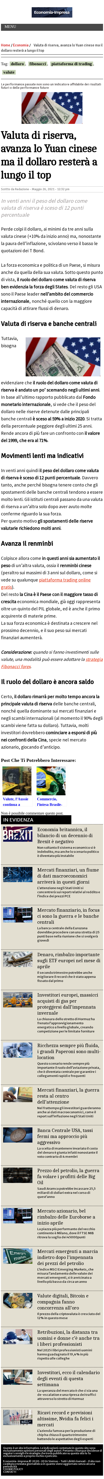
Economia (21, 45)
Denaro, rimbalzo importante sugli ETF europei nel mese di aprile (68, 960)
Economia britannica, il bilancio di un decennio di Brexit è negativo (65, 835)
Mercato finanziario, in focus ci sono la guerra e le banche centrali (68, 916)
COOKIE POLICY (13, 1469)
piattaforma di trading (72, 64)
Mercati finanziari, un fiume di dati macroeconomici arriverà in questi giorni (68, 876)
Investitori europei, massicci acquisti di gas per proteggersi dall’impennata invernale (67, 1004)
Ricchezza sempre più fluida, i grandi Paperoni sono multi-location (69, 1051)
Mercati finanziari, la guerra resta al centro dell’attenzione (68, 1096)
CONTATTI (9, 1471)
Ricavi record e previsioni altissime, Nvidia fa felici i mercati (65, 1419)
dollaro (17, 64)
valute (9, 72)
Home (5, 45)
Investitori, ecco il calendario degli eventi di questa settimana (68, 1378)
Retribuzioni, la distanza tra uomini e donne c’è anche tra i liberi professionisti (68, 1338)
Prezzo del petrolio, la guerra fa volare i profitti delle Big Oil (68, 1176)
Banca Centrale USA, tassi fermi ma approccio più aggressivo (65, 1136)
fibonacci (38, 64)
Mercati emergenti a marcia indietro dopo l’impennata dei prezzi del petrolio (67, 1257)
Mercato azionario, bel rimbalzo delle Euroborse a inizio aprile (66, 1217)
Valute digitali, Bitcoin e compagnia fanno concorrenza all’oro (63, 1302)
